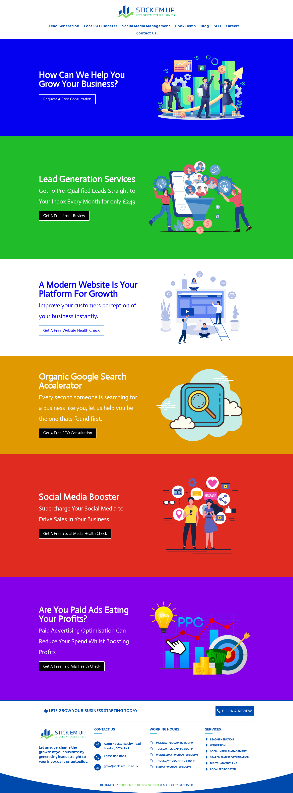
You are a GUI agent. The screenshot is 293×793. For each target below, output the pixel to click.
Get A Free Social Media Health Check (75, 533)
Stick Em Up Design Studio (139, 785)
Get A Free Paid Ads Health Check (71, 666)
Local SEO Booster (100, 26)
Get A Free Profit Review (64, 215)
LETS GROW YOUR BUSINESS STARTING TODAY (93, 710)
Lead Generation (64, 26)
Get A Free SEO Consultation (67, 432)
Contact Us (146, 33)
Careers (233, 26)
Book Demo (185, 26)
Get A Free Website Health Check (71, 330)
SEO (217, 26)
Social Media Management (146, 26)
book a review (237, 711)
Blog (205, 26)
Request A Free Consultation (67, 99)
